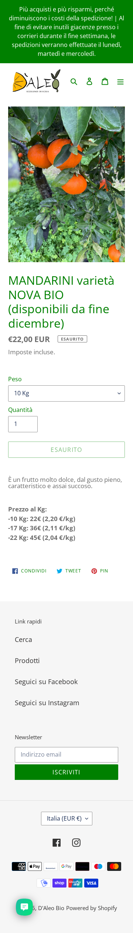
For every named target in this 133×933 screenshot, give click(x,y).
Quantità (20, 410)
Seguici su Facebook (46, 681)
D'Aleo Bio (51, 908)
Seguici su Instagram (47, 702)
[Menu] (120, 80)
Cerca (23, 639)
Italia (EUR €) (64, 818)
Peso (15, 379)
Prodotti (27, 660)
